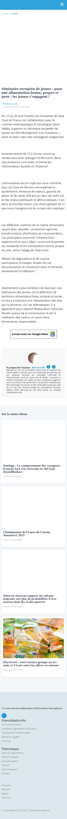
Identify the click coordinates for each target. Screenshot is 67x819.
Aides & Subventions (13, 752)
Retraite (6, 789)
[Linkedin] (54, 367)
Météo (5, 793)
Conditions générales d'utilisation (19, 728)
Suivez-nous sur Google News (30, 334)
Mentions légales (11, 736)
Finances (6, 785)
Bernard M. (12, 103)
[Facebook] (48, 367)
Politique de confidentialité (16, 732)
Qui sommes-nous (11, 724)
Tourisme (6, 797)
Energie (6, 773)
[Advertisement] (33, 50)
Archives (6, 740)
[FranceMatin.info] (33, 5)
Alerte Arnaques (10, 756)
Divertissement (10, 769)
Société (14, 13)
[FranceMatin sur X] (4, 715)
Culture (5, 765)
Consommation (10, 761)
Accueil (5, 13)
